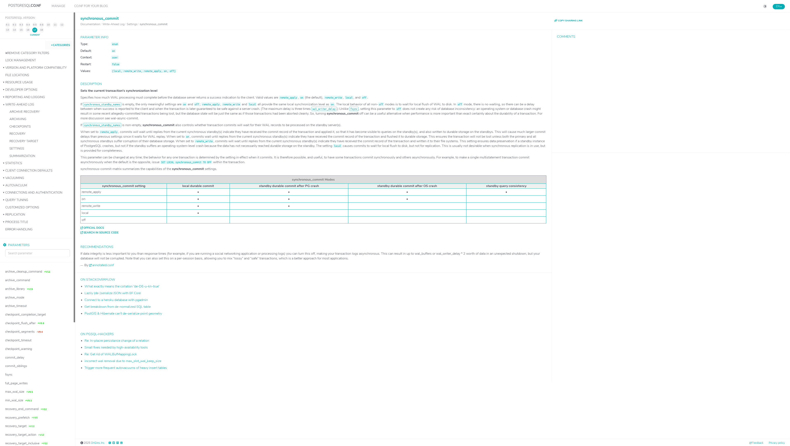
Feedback (757, 443)
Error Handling (19, 229)
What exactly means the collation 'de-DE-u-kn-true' (122, 286)
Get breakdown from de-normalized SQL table (118, 306)
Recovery (17, 134)
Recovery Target (23, 141)
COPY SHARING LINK (570, 20)
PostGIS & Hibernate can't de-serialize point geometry (123, 313)
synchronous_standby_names (102, 104)
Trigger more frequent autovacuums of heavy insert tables (126, 368)
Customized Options (22, 207)
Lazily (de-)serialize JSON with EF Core (113, 293)
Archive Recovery (24, 112)
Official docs (94, 228)
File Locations (17, 75)
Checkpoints (20, 126)
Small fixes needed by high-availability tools (116, 347)
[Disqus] (671, 92)
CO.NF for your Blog (91, 6)
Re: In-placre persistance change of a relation (117, 340)
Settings (16, 148)
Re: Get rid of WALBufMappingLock (111, 354)
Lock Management (20, 60)
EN (778, 6)
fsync (354, 108)
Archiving (17, 119)
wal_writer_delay (324, 108)
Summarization (22, 156)
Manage (58, 6)
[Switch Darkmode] (765, 7)
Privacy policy (777, 443)
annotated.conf (103, 265)
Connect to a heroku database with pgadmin (116, 300)
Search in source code (101, 233)
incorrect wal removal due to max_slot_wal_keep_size (123, 361)
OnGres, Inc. (98, 443)
